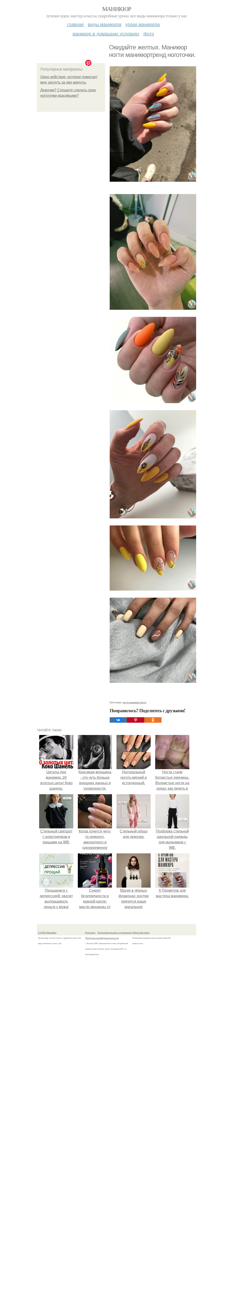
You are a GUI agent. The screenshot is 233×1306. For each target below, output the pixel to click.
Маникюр (116, 9)
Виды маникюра (104, 24)
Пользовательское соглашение (114, 932)
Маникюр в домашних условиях (106, 33)
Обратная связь (140, 932)
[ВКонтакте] (118, 720)
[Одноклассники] (153, 720)
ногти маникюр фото (134, 702)
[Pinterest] (135, 720)
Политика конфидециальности (102, 938)
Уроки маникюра (142, 24)
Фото (148, 33)
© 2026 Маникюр (47, 932)
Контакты (90, 932)
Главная (75, 24)
